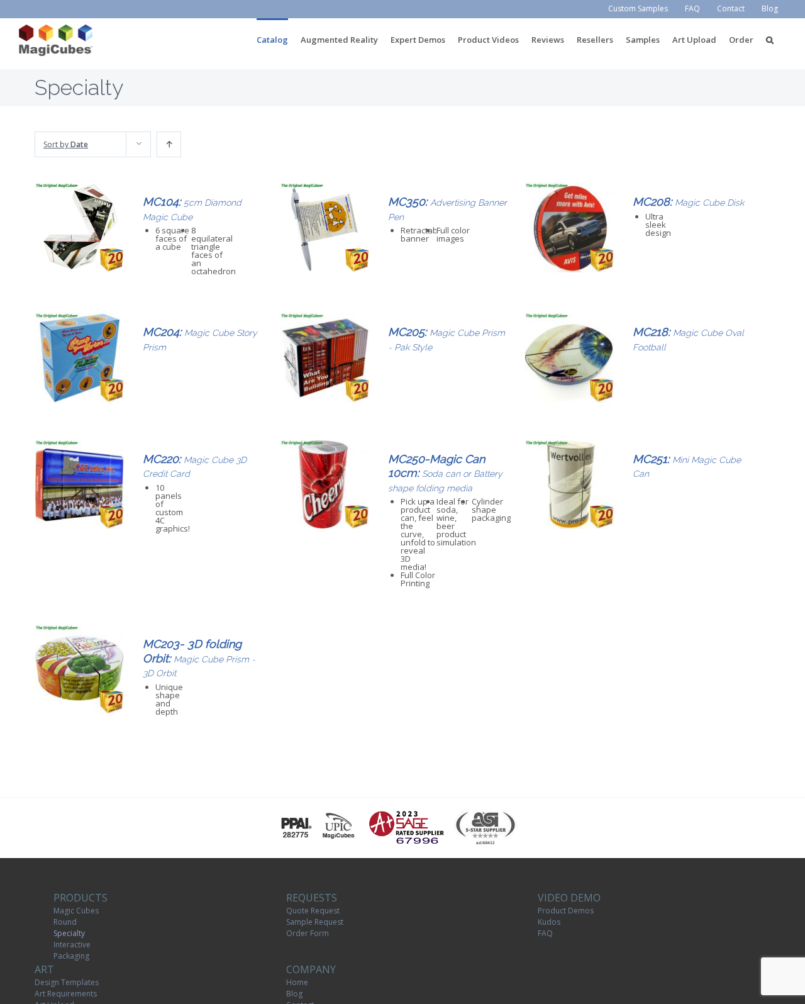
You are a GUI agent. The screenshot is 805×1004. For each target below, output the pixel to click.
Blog (294, 993)
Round (65, 922)
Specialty (69, 933)
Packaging (71, 956)
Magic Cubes (76, 910)
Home (297, 982)
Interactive (72, 944)
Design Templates (67, 982)
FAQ (545, 933)
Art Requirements (66, 993)
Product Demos (566, 910)
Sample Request (314, 922)
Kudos (549, 922)
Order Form (307, 933)
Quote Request (313, 910)
